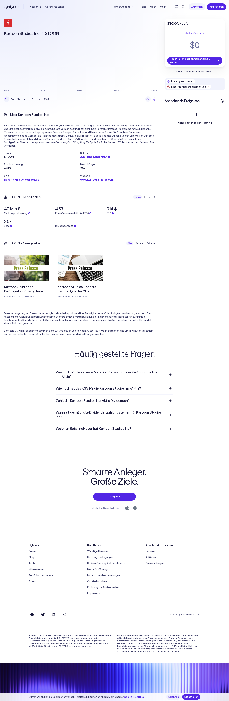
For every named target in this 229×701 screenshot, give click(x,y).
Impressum (93, 593)
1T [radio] (6, 99)
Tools (32, 563)
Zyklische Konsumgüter (95, 156)
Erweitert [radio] (149, 197)
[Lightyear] (11, 7)
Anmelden (197, 6)
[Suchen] (183, 6)
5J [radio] (39, 99)
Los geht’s (115, 496)
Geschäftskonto (54, 6)
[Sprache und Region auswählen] (176, 6)
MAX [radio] (46, 99)
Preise (142, 6)
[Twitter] (42, 614)
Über (153, 6)
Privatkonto (34, 6)
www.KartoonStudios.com (97, 179)
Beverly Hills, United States (21, 179)
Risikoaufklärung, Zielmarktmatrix (106, 563)
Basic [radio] (138, 197)
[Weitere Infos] (222, 101)
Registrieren (216, 6)
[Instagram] (64, 614)
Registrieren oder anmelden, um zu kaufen (190, 60)
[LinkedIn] (53, 614)
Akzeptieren (191, 696)
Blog (31, 557)
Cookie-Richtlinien (97, 581)
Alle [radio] (130, 243)
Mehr (163, 6)
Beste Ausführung (97, 569)
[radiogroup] (27, 99)
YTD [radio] (26, 99)
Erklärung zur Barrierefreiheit (103, 587)
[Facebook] (32, 614)
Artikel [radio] (139, 243)
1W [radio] (12, 99)
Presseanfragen (155, 563)
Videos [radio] (151, 243)
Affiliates (151, 557)
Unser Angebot (123, 6)
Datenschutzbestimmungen (103, 575)
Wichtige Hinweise (97, 551)
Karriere (150, 551)
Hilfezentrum (36, 569)
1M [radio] (19, 99)
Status (33, 581)
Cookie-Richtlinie (134, 696)
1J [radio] (33, 99)
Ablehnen (173, 696)
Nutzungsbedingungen (100, 557)
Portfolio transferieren (41, 575)
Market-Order (193, 33)
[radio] (148, 99)
